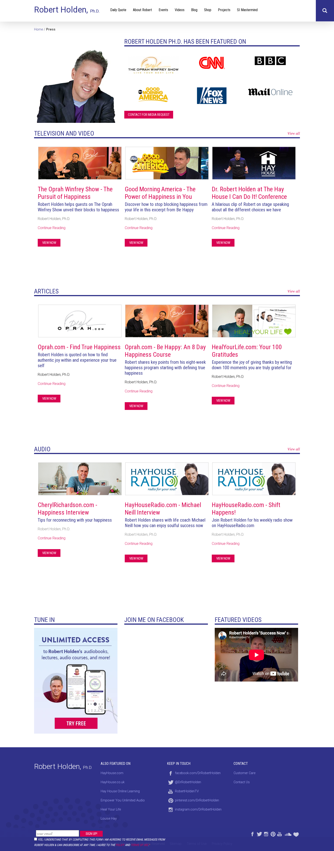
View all (293, 133)
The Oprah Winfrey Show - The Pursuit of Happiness (75, 192)
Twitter (259, 833)
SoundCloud (288, 833)
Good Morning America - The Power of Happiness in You (160, 192)
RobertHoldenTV (187, 791)
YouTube (279, 833)
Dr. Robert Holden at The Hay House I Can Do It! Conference (249, 192)
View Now (49, 243)
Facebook (252, 833)
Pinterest (272, 833)
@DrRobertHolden (188, 782)
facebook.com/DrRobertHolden (198, 773)
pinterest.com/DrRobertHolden (197, 800)
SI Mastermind (247, 10)
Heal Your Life (296, 833)
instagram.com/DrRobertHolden (198, 809)
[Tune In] (75, 680)
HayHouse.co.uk (113, 782)
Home (38, 29)
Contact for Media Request (148, 115)
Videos (179, 10)
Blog (194, 10)
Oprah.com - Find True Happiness (79, 347)
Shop (207, 10)
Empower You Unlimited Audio (123, 800)
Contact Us (242, 782)
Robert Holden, (67, 10)
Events (163, 10)
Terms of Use (139, 845)
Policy (120, 845)
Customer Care (244, 773)
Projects (224, 10)
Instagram (265, 833)
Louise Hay (109, 819)
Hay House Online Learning (120, 791)
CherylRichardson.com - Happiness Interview (67, 508)
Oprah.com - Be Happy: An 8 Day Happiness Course (165, 350)
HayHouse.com (112, 773)
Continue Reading (51, 228)
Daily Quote (118, 10)
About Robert (142, 10)
